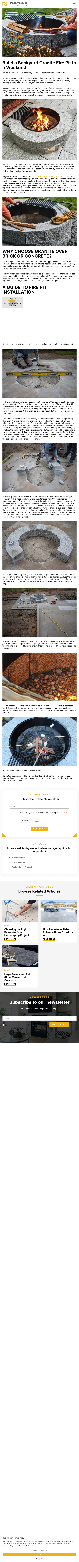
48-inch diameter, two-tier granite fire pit (48, 176)
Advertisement (12, 301)
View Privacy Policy (39, 1550)
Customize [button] (40, 1559)
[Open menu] (74, 4)
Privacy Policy (56, 812)
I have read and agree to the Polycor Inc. (41, 812)
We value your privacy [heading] (13, 1538)
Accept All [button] (39, 1555)
